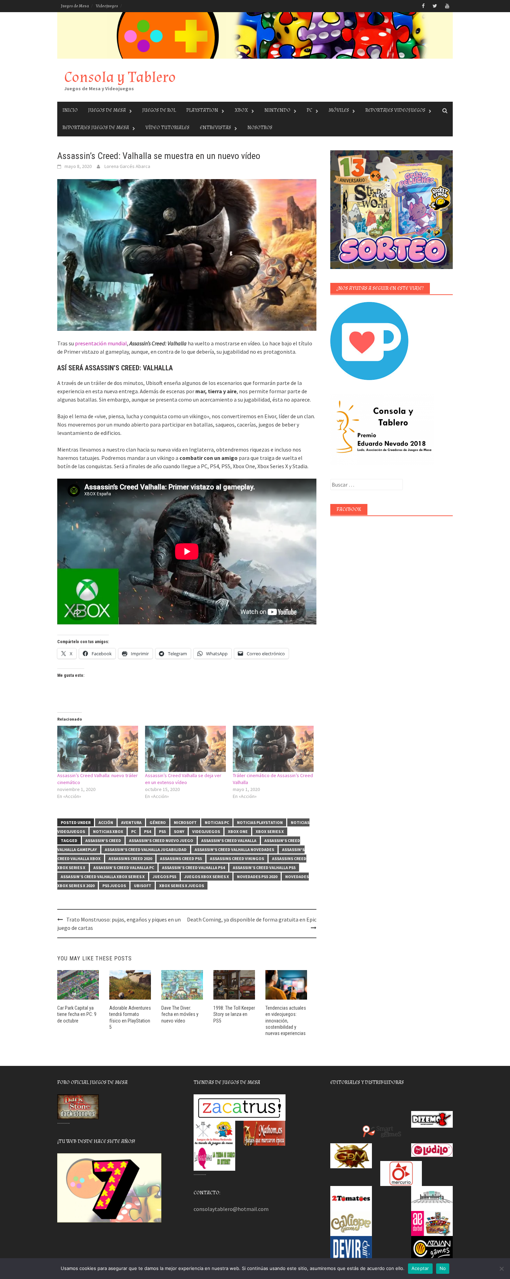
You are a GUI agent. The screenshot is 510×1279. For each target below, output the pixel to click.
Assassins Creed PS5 (181, 858)
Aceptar (420, 1268)
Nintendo (277, 110)
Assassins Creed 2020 (130, 858)
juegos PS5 (164, 876)
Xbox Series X (270, 831)
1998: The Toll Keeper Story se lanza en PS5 (234, 1014)
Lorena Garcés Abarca (127, 166)
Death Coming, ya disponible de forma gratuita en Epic (251, 919)
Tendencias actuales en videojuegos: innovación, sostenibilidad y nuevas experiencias (285, 1020)
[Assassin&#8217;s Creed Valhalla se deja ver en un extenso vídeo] (185, 749)
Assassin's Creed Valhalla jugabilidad (146, 849)
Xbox (241, 110)
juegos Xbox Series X (206, 876)
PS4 (147, 831)
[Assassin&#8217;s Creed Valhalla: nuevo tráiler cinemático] (97, 749)
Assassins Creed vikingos (237, 858)
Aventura (131, 822)
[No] (501, 1268)
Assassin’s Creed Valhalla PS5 (264, 867)
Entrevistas (215, 127)
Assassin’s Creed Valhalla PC (123, 867)
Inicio (70, 110)
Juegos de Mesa (75, 6)
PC (309, 110)
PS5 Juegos (114, 885)
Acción (106, 822)
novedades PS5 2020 (257, 876)
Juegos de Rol (159, 110)
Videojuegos (107, 6)
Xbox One (238, 831)
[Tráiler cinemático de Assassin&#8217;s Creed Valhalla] (273, 749)
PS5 (162, 831)
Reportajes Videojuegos (395, 110)
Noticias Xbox (108, 831)
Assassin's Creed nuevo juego (161, 840)
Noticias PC (217, 822)
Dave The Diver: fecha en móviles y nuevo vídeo (179, 1014)
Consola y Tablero (120, 77)
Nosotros (259, 127)
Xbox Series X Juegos (181, 885)
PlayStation (202, 110)
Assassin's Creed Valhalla (228, 840)
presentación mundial (101, 343)
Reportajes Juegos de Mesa (95, 127)
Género (158, 822)
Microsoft (185, 822)
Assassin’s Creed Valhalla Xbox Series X (103, 876)
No (443, 1268)
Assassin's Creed (103, 840)
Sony (179, 831)
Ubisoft (142, 885)
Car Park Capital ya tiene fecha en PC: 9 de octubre (76, 1014)
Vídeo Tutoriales (167, 127)
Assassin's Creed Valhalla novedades (234, 849)
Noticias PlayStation (260, 822)
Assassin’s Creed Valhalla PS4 (193, 867)
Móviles (339, 110)
